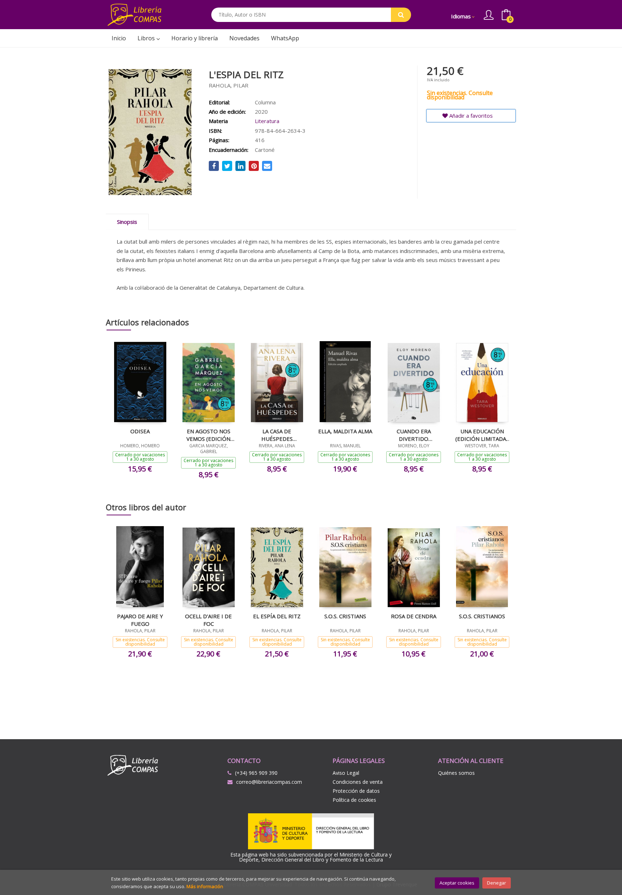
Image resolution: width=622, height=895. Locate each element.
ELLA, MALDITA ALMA (345, 431)
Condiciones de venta (358, 781)
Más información (204, 886)
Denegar (496, 883)
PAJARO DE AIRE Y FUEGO (140, 620)
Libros (147, 38)
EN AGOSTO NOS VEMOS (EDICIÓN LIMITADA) (208, 435)
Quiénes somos (456, 772)
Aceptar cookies (457, 883)
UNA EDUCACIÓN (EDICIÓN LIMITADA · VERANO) (482, 435)
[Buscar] (401, 15)
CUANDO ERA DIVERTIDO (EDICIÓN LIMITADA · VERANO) (413, 435)
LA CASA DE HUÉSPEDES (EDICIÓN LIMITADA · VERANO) (276, 435)
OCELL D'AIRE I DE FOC (208, 620)
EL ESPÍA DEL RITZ (277, 616)
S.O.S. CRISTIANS (345, 616)
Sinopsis (127, 221)
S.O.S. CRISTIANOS (482, 616)
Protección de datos (356, 790)
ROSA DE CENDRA (413, 616)
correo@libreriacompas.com (269, 781)
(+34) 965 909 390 (256, 772)
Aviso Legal (346, 772)
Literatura (267, 121)
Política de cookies (354, 799)
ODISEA (140, 431)
